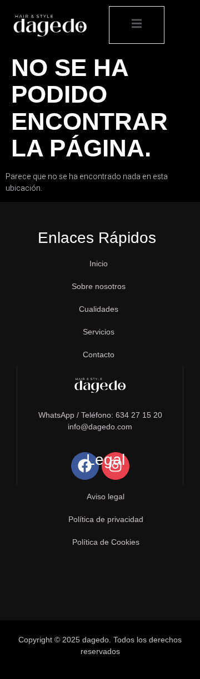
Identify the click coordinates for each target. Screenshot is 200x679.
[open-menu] (136, 24)
